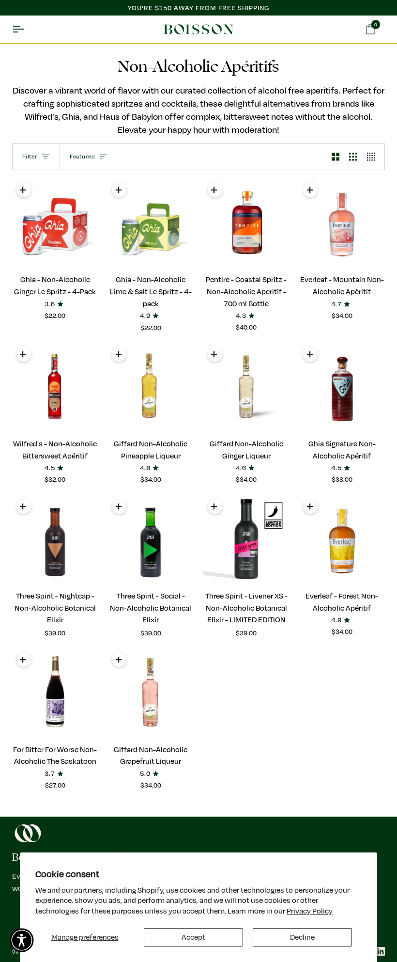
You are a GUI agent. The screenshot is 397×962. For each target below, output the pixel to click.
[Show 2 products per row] (336, 156)
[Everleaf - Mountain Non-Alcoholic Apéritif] (342, 222)
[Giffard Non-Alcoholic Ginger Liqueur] (246, 387)
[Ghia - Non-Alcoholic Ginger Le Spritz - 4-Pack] (55, 222)
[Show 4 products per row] (373, 156)
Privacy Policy (310, 910)
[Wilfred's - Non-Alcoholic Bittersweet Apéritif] (55, 387)
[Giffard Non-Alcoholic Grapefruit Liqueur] (150, 692)
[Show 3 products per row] (353, 156)
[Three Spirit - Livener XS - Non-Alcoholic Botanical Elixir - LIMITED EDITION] (246, 539)
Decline (302, 936)
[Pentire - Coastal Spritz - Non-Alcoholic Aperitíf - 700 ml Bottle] (246, 222)
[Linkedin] (380, 951)
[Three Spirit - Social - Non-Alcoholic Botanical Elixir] (150, 539)
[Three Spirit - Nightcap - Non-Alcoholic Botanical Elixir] (55, 539)
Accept (193, 936)
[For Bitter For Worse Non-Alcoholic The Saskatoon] (55, 692)
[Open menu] (26, 30)
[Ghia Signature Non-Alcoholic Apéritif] (342, 387)
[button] (22, 940)
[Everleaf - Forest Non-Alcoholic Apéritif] (342, 539)
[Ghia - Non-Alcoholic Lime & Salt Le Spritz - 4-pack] (150, 222)
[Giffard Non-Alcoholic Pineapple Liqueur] (150, 387)
